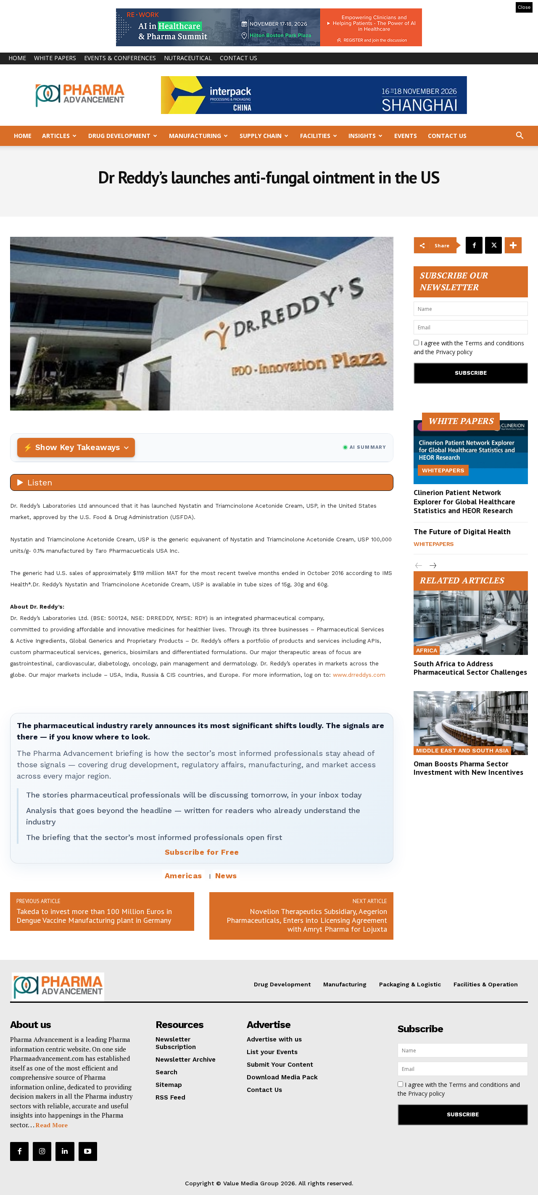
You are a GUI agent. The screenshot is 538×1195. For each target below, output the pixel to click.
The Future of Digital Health (462, 531)
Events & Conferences (120, 58)
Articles (56, 136)
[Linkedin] (64, 1151)
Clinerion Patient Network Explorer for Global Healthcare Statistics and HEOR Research (464, 501)
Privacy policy (454, 352)
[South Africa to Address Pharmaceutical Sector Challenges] (471, 622)
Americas (183, 875)
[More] (513, 245)
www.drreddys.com (359, 675)
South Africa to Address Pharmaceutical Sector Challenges (470, 668)
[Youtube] (88, 1151)
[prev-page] (419, 566)
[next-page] (432, 566)
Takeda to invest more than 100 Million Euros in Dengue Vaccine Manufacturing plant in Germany (94, 915)
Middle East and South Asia (462, 750)
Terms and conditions (494, 343)
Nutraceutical (188, 58)
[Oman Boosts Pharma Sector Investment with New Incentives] (471, 723)
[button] (519, 136)
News (226, 875)
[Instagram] (42, 1151)
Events (405, 136)
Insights (362, 136)
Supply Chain (261, 136)
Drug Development (119, 136)
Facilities (315, 136)
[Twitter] (493, 245)
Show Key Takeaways (77, 447)
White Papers (55, 58)
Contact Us (238, 58)
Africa (426, 650)
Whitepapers (443, 470)
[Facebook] (474, 245)
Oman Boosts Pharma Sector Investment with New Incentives (468, 768)
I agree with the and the (469, 347)
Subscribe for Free (202, 852)
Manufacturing (195, 136)
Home (17, 58)
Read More (52, 1125)
